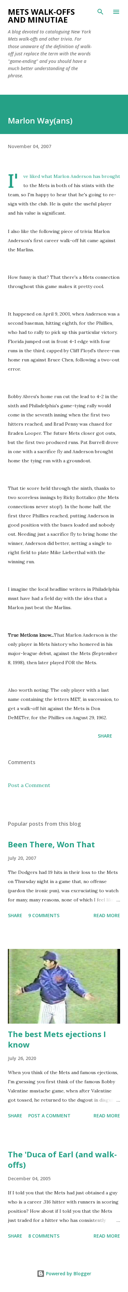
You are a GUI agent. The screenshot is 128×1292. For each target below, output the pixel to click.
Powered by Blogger (68, 1273)
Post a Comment (29, 785)
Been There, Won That (51, 844)
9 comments (43, 915)
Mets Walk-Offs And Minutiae (41, 15)
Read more (107, 915)
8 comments (43, 1236)
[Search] (100, 12)
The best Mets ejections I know (57, 1039)
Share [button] (105, 736)
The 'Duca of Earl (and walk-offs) (62, 1159)
